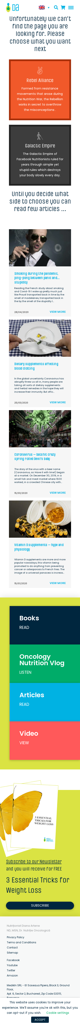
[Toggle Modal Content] (56, 7)
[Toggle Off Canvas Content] (70, 7)
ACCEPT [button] (40, 1020)
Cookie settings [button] (57, 1013)
